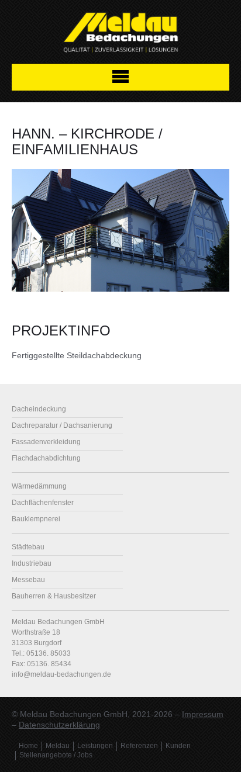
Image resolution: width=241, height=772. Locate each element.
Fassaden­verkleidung (46, 442)
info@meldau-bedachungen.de (61, 674)
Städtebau (28, 547)
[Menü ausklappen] (120, 77)
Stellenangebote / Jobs (55, 755)
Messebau (28, 580)
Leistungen (95, 746)
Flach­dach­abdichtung (46, 458)
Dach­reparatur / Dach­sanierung (62, 425)
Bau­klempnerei (36, 519)
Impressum (202, 714)
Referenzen (139, 746)
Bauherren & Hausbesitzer (54, 596)
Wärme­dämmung (39, 486)
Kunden (178, 746)
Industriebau (31, 563)
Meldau (58, 746)
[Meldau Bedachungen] (120, 34)
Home (28, 746)
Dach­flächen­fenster (43, 502)
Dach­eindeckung (39, 409)
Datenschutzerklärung (59, 724)
